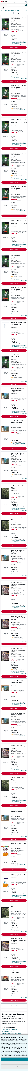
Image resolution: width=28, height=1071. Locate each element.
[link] (26, 10)
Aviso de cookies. (16, 1054)
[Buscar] (26, 5)
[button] (23, 44)
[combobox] (15, 5)
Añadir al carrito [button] (14, 47)
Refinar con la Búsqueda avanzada (10, 10)
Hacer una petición (6, 1025)
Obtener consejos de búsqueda (9, 1029)
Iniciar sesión (20, 1)
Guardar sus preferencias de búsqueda (11, 1033)
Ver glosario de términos (8, 1031)
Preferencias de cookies (6, 1052)
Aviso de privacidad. (9, 1056)
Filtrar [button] (4, 13)
